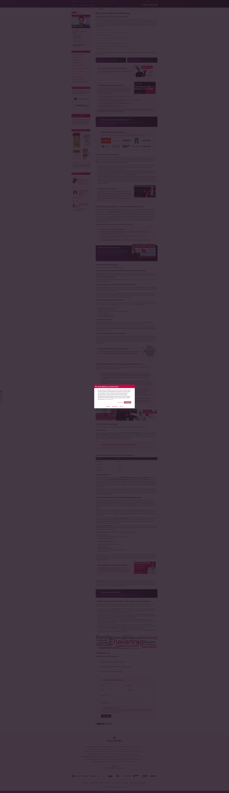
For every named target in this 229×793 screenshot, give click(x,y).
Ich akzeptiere (127, 402)
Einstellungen (120, 402)
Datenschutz (108, 406)
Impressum (121, 406)
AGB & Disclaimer (115, 406)
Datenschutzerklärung (108, 399)
